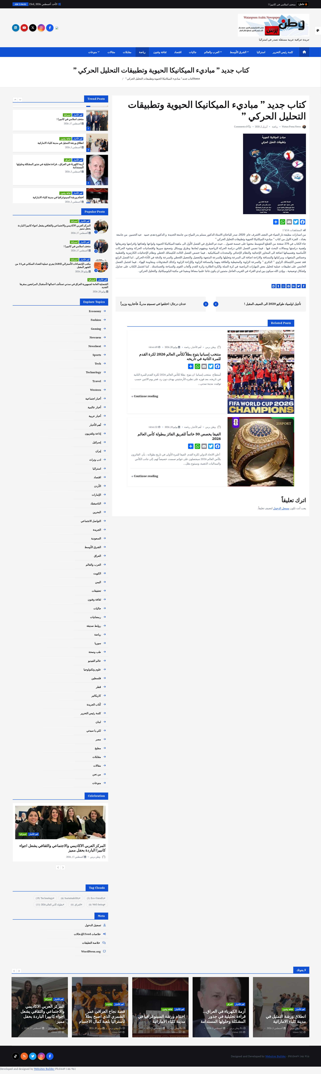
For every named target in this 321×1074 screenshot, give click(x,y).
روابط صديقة (94, 626)
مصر (98, 739)
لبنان (98, 722)
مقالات (111, 52)
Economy (95, 311)
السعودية (96, 538)
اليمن (98, 582)
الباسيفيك (95, 503)
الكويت (97, 573)
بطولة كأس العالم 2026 (49, 904)
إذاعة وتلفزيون (93, 433)
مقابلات (127, 52)
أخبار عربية (95, 416)
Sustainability (70, 898)
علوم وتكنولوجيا (92, 669)
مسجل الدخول (281, 508)
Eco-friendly (95, 898)
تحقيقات (96, 591)
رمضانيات (95, 617)
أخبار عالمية (94, 407)
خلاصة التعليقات (91, 943)
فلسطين (96, 678)
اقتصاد (177, 52)
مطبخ (98, 748)
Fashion (96, 320)
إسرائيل (96, 442)
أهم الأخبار (196, 347)
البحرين (97, 512)
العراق (68, 159)
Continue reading (145, 396)
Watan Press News (291, 126)
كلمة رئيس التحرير (283, 52)
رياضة (142, 52)
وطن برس (210, 347)
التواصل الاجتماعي (91, 521)
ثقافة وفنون (160, 52)
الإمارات (96, 494)
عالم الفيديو (94, 661)
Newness (95, 337)
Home (196, 78)
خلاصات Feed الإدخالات (87, 934)
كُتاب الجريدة (94, 704)
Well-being (96, 904)
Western (95, 390)
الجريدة (97, 529)
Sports (97, 355)
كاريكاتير (96, 695)
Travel (96, 381)
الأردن (97, 486)
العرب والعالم (211, 52)
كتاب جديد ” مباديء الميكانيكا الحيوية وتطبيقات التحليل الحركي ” (159, 78)
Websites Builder (275, 1056)
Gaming (96, 329)
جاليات (192, 52)
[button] (15, 99)
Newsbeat (94, 346)
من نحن (96, 774)
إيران (98, 451)
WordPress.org (91, 951)
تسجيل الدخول (93, 925)
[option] (60, 119)
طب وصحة (95, 652)
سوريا (98, 643)
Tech (98, 363)
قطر (98, 687)
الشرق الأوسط (238, 52)
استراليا (261, 52)
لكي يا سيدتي (93, 730)
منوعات (92, 52)
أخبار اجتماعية (93, 398)
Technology (93, 372)
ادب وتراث (95, 459)
